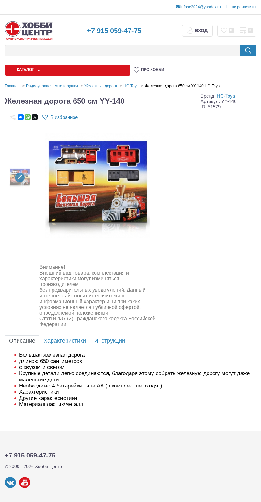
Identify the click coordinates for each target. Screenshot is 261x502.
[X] (35, 117)
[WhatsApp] (28, 117)
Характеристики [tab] (65, 341)
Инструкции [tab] (109, 341)
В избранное (64, 117)
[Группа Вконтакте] (10, 487)
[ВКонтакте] (21, 117)
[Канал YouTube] (24, 487)
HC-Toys (226, 96)
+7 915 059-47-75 (114, 31)
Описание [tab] (22, 341)
